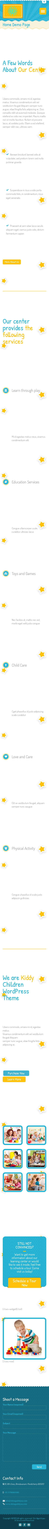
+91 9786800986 (11, 1492)
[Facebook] (24, 1525)
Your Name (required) (13, 1404)
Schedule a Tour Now (24, 1283)
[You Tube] (11, 2)
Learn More (14, 1079)
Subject (6, 1423)
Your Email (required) (13, 1414)
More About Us (12, 262)
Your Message (9, 1432)
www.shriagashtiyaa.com (16, 1504)
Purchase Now (16, 1073)
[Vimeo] (20, 1525)
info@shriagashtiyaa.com (16, 1501)
